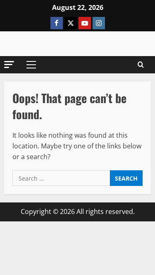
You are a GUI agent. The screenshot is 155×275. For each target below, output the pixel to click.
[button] (9, 64)
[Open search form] (141, 65)
